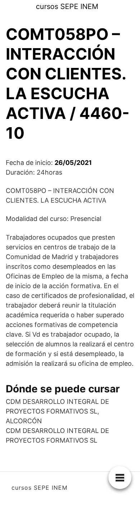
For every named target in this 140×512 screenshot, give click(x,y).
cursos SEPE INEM (67, 6)
